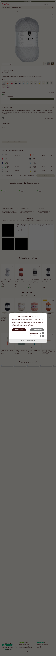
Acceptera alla (19, 329)
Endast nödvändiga (37, 329)
